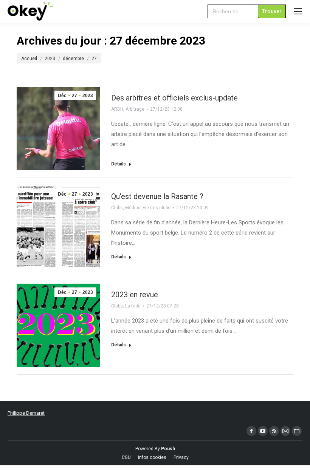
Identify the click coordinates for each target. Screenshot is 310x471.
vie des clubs (156, 207)
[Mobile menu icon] (297, 11)
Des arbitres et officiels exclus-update (174, 97)
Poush (168, 448)
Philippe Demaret (26, 413)
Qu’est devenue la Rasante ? (157, 196)
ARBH (117, 109)
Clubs (117, 207)
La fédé (133, 306)
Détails (118, 164)
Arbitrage (135, 109)
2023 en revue (134, 294)
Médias (133, 207)
